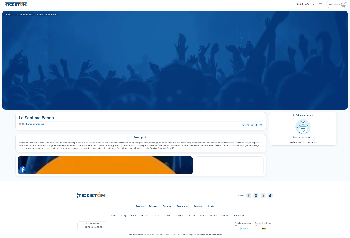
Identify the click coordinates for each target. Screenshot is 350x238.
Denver (167, 215)
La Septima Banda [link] (46, 14)
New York (225, 215)
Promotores (182, 206)
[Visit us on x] (263, 195)
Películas (153, 206)
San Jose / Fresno (129, 215)
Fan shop (167, 206)
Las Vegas (179, 215)
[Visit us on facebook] (248, 195)
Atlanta (213, 215)
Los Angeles (111, 215)
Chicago (191, 215)
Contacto (198, 206)
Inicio (8, 14)
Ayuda (211, 206)
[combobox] (305, 4)
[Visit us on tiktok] (270, 195)
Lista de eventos (24, 14)
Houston (145, 215)
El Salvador (239, 215)
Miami (203, 215)
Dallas (156, 215)
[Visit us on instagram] (255, 195)
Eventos (140, 206)
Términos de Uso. (215, 234)
